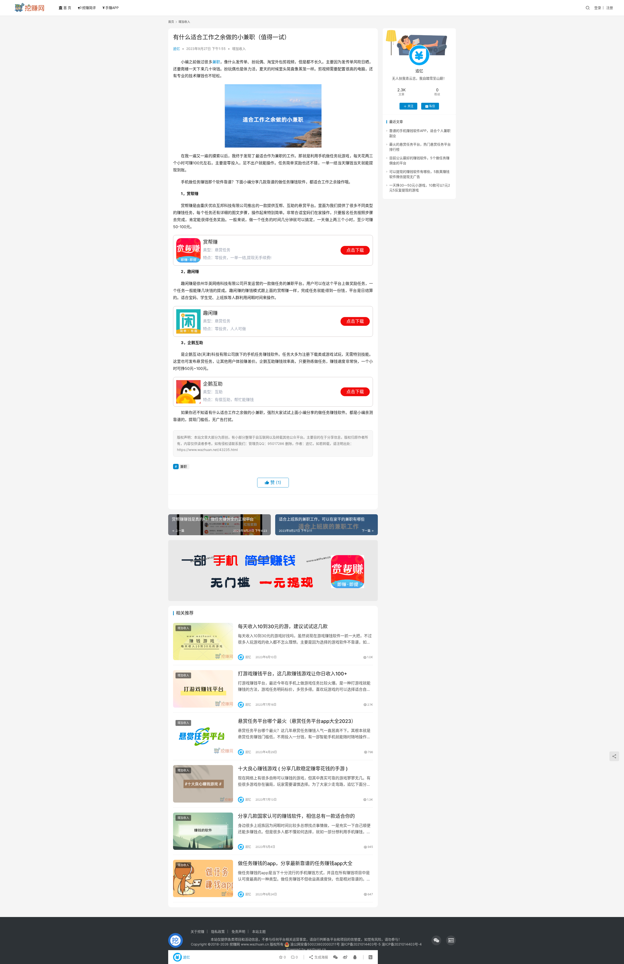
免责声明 (238, 931)
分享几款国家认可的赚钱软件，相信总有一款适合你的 (296, 816)
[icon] (436, 940)
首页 (171, 22)
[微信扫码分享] (335, 957)
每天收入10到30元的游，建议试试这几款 (283, 626)
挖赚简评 (89, 8)
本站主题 (259, 931)
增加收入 (239, 49)
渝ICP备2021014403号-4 (402, 944)
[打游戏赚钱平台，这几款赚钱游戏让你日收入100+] (203, 689)
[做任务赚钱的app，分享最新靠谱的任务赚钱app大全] (203, 878)
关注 (410, 106)
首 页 (67, 8)
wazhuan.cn (316, 949)
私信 (432, 106)
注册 (609, 8)
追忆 (176, 49)
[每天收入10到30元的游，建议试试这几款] (203, 641)
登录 (597, 8)
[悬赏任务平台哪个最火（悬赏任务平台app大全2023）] (203, 736)
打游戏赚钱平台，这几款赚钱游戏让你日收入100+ (292, 674)
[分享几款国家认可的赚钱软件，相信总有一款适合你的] (203, 831)
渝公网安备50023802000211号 (315, 944)
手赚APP (112, 8)
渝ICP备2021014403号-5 (361, 944)
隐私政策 (218, 931)
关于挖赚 (197, 931)
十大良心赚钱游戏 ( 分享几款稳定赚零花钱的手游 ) (293, 769)
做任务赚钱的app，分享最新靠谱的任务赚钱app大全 (295, 863)
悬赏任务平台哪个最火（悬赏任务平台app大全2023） (297, 721)
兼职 (216, 61)
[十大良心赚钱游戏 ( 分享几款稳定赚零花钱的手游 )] (203, 784)
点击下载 (355, 250)
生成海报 (320, 957)
